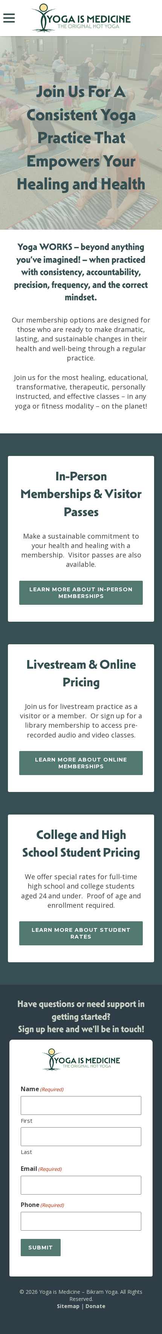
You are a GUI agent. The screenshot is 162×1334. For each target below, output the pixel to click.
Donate (95, 1306)
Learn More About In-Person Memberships (81, 593)
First (26, 1120)
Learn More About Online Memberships (81, 763)
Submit (40, 1247)
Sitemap (68, 1306)
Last (26, 1151)
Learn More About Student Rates (81, 933)
